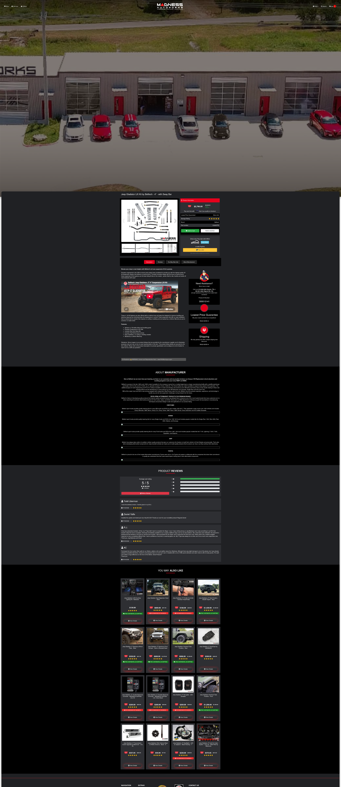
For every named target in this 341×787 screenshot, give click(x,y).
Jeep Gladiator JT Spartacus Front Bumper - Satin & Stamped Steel (158, 647)
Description (149, 262)
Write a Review (146, 493)
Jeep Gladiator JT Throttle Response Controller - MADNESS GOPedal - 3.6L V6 (132, 696)
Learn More (205, 242)
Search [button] (324, 6)
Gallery (24, 6)
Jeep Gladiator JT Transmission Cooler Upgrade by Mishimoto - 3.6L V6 (132, 744)
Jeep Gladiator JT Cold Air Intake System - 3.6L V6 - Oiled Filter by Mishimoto (208, 744)
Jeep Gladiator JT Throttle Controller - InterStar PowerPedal (183, 598)
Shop (7, 6)
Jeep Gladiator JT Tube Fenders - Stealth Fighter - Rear (208, 598)
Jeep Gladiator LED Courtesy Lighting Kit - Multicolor (132, 598)
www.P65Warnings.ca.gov (165, 359)
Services (15, 6)
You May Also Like (173, 262)
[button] (175, 221)
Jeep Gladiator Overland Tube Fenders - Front (208, 695)
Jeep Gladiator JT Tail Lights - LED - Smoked (183, 695)
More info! (216, 215)
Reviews (160, 262)
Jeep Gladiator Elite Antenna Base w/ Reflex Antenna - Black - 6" (158, 743)
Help (315, 6)
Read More (204, 321)
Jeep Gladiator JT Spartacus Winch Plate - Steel (133, 647)
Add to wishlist (209, 231)
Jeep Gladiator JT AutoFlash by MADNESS (208, 647)
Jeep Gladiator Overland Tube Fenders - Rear (183, 647)
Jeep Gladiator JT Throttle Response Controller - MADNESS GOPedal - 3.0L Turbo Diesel (158, 696)
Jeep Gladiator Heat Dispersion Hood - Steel (157, 598)
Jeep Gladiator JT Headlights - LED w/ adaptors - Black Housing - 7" (183, 743)
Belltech (217, 222)
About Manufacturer (189, 262)
